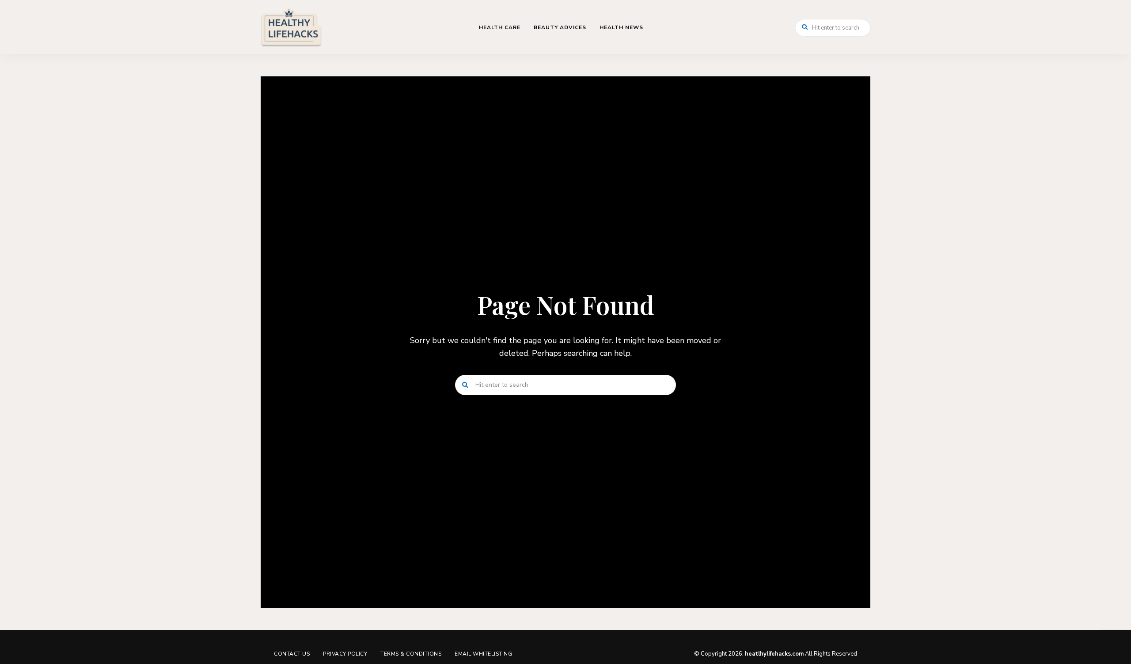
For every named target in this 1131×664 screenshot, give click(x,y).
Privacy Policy (345, 653)
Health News (621, 27)
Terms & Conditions (410, 653)
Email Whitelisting (483, 653)
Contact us (292, 653)
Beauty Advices (560, 27)
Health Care (499, 27)
